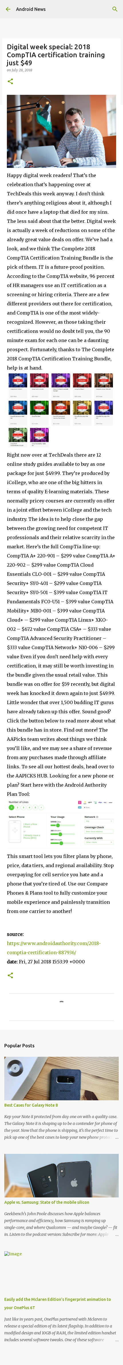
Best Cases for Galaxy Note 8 (31, 1105)
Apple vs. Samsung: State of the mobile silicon (46, 1202)
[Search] (115, 9)
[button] (10, 82)
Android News (31, 9)
